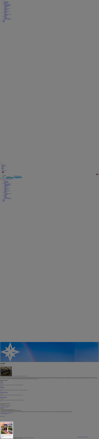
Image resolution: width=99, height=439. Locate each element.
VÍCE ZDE (2, 436)
